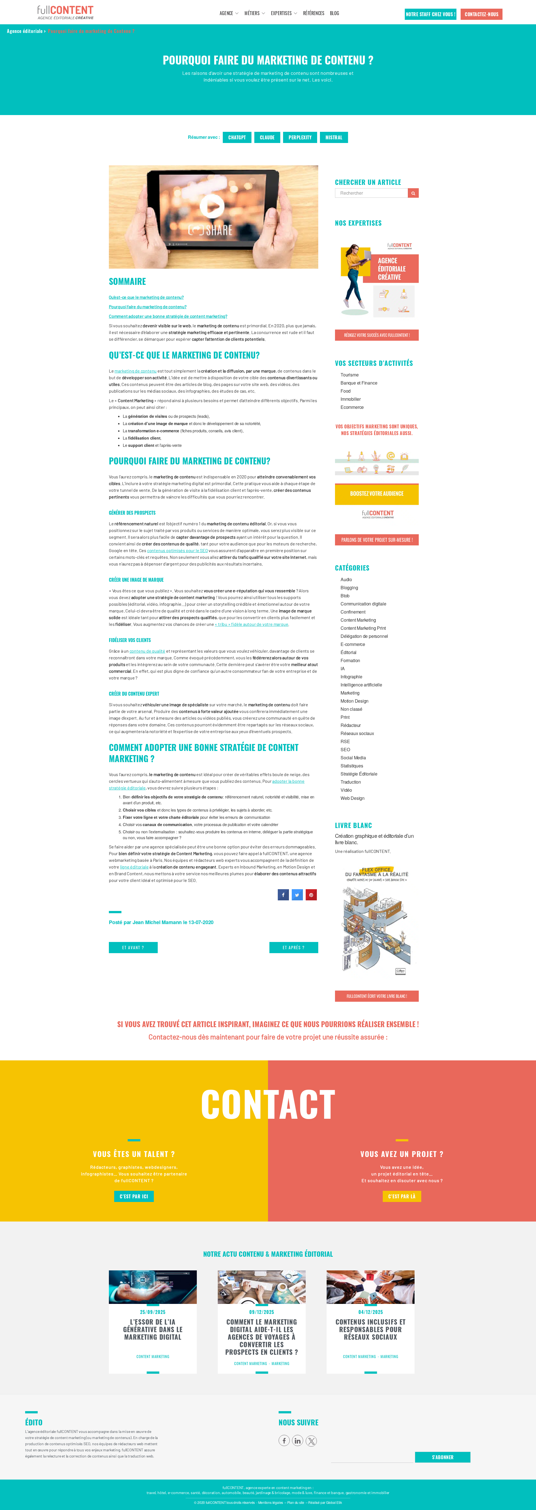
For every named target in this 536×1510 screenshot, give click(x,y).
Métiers (252, 13)
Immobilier (351, 399)
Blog (334, 13)
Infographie (351, 676)
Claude (267, 137)
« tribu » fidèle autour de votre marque (251, 624)
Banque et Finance (359, 383)
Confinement (353, 612)
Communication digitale (363, 603)
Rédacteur (351, 725)
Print (345, 717)
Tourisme (349, 374)
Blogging (349, 587)
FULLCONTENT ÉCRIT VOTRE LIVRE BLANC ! (377, 996)
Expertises (281, 13)
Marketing (350, 693)
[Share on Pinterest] (311, 899)
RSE (345, 741)
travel (151, 1492)
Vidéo (346, 790)
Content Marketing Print (363, 628)
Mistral (334, 137)
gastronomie (356, 1492)
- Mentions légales (269, 1502)
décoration (211, 1492)
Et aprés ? (294, 947)
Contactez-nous (481, 14)
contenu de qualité (147, 650)
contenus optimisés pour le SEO (177, 550)
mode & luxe (302, 1492)
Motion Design (354, 701)
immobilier (380, 1492)
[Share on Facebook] (283, 899)
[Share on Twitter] (297, 899)
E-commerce (353, 644)
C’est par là (402, 1196)
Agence (226, 13)
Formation (350, 660)
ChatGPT (237, 137)
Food (346, 391)
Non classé (351, 709)
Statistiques (352, 765)
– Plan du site (294, 1502)
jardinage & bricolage (273, 1492)
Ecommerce (352, 407)
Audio (346, 579)
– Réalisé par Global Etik (324, 1502)
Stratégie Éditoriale (359, 773)
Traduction (351, 782)
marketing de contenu (135, 370)
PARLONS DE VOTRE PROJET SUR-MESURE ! (377, 539)
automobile (231, 1492)
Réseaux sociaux (357, 733)
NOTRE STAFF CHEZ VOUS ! (431, 14)
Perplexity (300, 137)
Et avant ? (133, 947)
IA (343, 668)
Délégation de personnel (364, 636)
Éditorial (348, 652)
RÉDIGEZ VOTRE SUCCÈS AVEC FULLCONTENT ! (377, 335)
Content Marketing (358, 620)
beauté (248, 1492)
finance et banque (328, 1492)
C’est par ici (134, 1196)
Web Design (353, 798)
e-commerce (178, 1492)
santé (195, 1492)
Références (313, 13)
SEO (345, 749)
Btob (345, 595)
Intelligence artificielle (361, 684)
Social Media (353, 757)
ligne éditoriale (134, 866)
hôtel (161, 1492)
